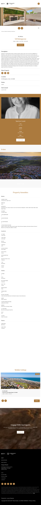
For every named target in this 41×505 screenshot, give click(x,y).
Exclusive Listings (4, 476)
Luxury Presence (10, 498)
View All (36, 400)
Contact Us (3, 479)
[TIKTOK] (11, 484)
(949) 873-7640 (4, 469)
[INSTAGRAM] (5, 484)
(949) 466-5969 (20, 132)
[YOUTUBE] (14, 484)
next (22, 28)
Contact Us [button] (20, 432)
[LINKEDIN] (8, 484)
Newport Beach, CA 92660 (5, 468)
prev (19, 28)
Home (2, 472)
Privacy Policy (32, 500)
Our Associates (3, 474)
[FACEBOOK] (2, 484)
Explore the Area (20, 183)
